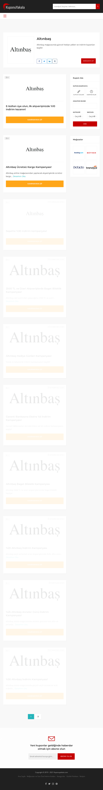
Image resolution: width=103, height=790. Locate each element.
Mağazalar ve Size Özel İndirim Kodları (41, 776)
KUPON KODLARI (78, 95)
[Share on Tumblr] (54, 61)
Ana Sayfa (21, 776)
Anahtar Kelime (79, 101)
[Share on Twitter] (44, 61)
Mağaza (90, 112)
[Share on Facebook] (39, 61)
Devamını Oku (19, 176)
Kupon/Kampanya (80, 86)
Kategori (76, 112)
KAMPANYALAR (91, 95)
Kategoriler (61, 776)
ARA (85, 124)
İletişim (82, 776)
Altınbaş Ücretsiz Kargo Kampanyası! (29, 167)
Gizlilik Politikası (72, 776)
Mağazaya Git (88, 61)
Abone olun (66, 756)
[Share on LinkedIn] (49, 61)
